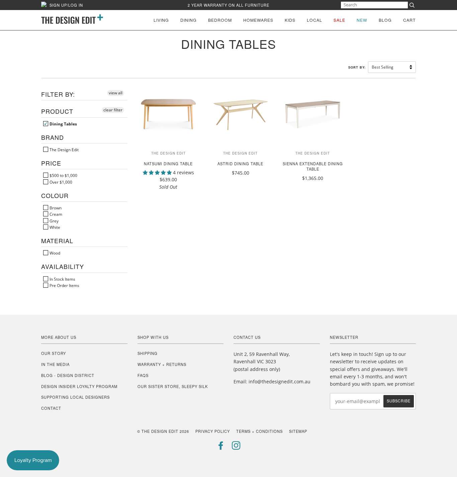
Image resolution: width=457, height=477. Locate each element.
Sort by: (357, 67)
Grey (54, 220)
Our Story (53, 353)
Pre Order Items (64, 285)
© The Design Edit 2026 (163, 431)
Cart (409, 20)
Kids (290, 20)
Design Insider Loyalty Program (79, 386)
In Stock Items (62, 279)
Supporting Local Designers (75, 397)
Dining (188, 20)
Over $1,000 (60, 182)
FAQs (143, 375)
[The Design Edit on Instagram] (236, 447)
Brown (55, 207)
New (362, 20)
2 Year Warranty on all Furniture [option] (228, 5)
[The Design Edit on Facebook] (220, 447)
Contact (51, 408)
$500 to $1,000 (63, 175)
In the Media (55, 364)
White (54, 227)
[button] (158, 172)
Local (314, 20)
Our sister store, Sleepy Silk (173, 386)
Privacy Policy (212, 431)
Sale (339, 20)
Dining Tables (63, 123)
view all (115, 93)
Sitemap (298, 431)
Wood (54, 253)
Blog (385, 20)
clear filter (112, 110)
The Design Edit (64, 149)
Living (161, 20)
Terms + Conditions (259, 431)
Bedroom (220, 20)
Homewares (258, 20)
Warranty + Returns (162, 364)
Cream (55, 214)
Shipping (148, 353)
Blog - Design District (67, 375)
